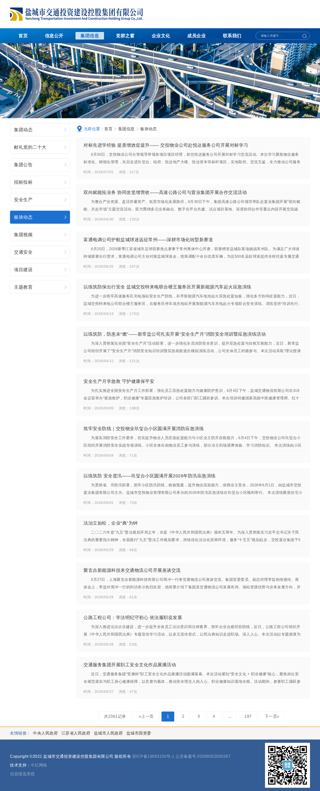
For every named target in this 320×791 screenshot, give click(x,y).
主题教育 (23, 287)
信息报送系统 (22, 774)
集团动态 (23, 129)
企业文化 (161, 35)
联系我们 (232, 35)
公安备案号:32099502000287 (203, 756)
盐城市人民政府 (109, 733)
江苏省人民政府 (77, 733)
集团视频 (23, 234)
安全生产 (23, 199)
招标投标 (23, 182)
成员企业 (196, 35)
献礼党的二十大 (30, 147)
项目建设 (23, 269)
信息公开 (54, 35)
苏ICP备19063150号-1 (153, 756)
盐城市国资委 (138, 733)
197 (248, 716)
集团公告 (23, 164)
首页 (23, 35)
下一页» (272, 716)
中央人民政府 (46, 733)
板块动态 (23, 217)
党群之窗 (125, 35)
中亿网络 (39, 765)
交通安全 (23, 252)
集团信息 (89, 35)
